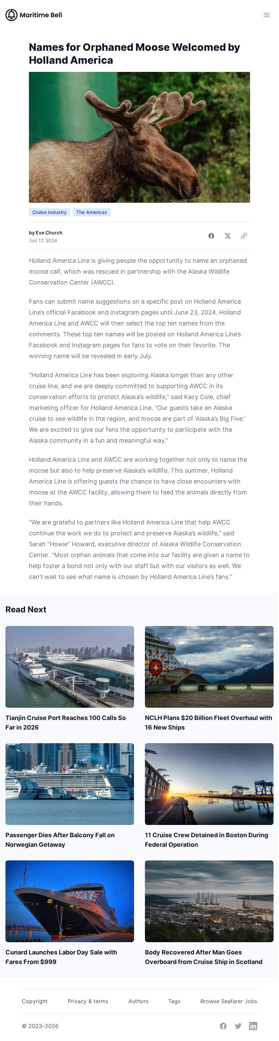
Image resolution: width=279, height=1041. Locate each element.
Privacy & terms (88, 1001)
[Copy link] (244, 236)
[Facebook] (223, 1026)
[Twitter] (238, 1026)
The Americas (91, 212)
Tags (174, 1001)
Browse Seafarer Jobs (228, 1001)
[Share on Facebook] (211, 236)
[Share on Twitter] (227, 236)
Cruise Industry (49, 212)
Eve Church (49, 232)
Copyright (35, 1001)
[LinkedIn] (253, 1026)
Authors (138, 1001)
